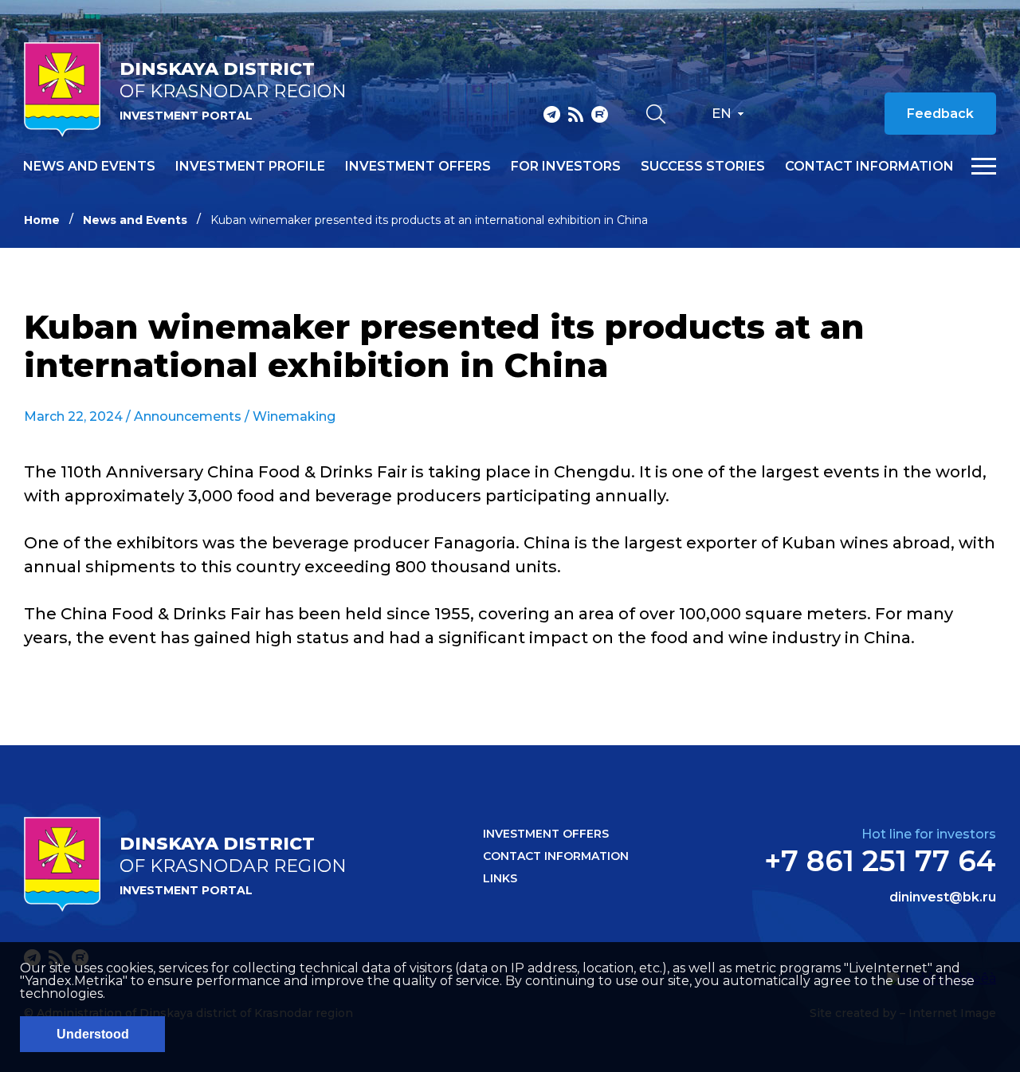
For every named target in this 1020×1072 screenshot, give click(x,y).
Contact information (869, 166)
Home (42, 220)
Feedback (940, 113)
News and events (89, 166)
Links (500, 878)
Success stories (703, 166)
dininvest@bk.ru (942, 897)
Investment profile (250, 166)
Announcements (187, 416)
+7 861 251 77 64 (880, 860)
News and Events (135, 220)
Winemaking (294, 416)
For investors (566, 166)
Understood (93, 1034)
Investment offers (418, 166)
